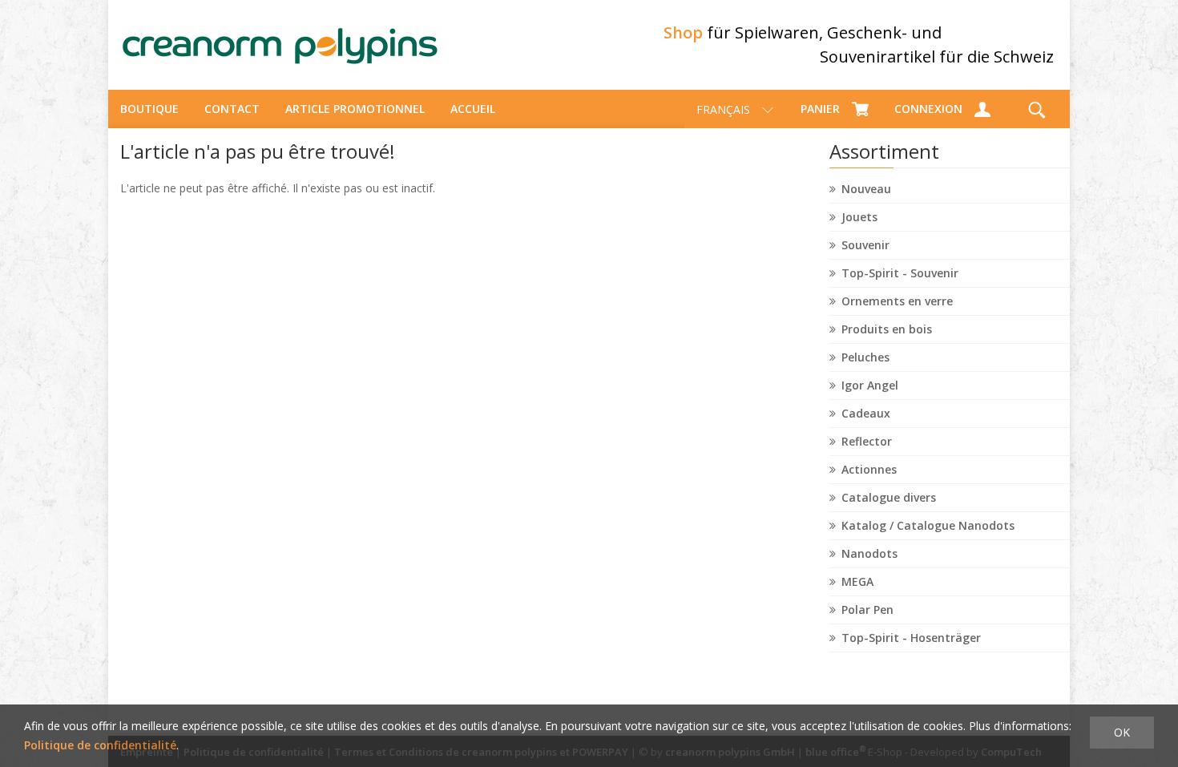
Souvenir (865, 244)
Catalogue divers (888, 497)
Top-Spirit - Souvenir (899, 273)
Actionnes (869, 469)
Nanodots (869, 553)
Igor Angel (869, 385)
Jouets (859, 216)
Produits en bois (886, 329)
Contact (232, 108)
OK (1122, 732)
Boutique (149, 108)
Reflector (866, 441)
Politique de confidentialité (100, 745)
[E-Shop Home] (280, 45)
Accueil (472, 108)
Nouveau (866, 188)
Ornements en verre (897, 301)
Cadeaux (865, 413)
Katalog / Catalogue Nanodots (928, 525)
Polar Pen (867, 609)
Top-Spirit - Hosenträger (911, 637)
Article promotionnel (355, 108)
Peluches (865, 357)
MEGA (857, 581)
